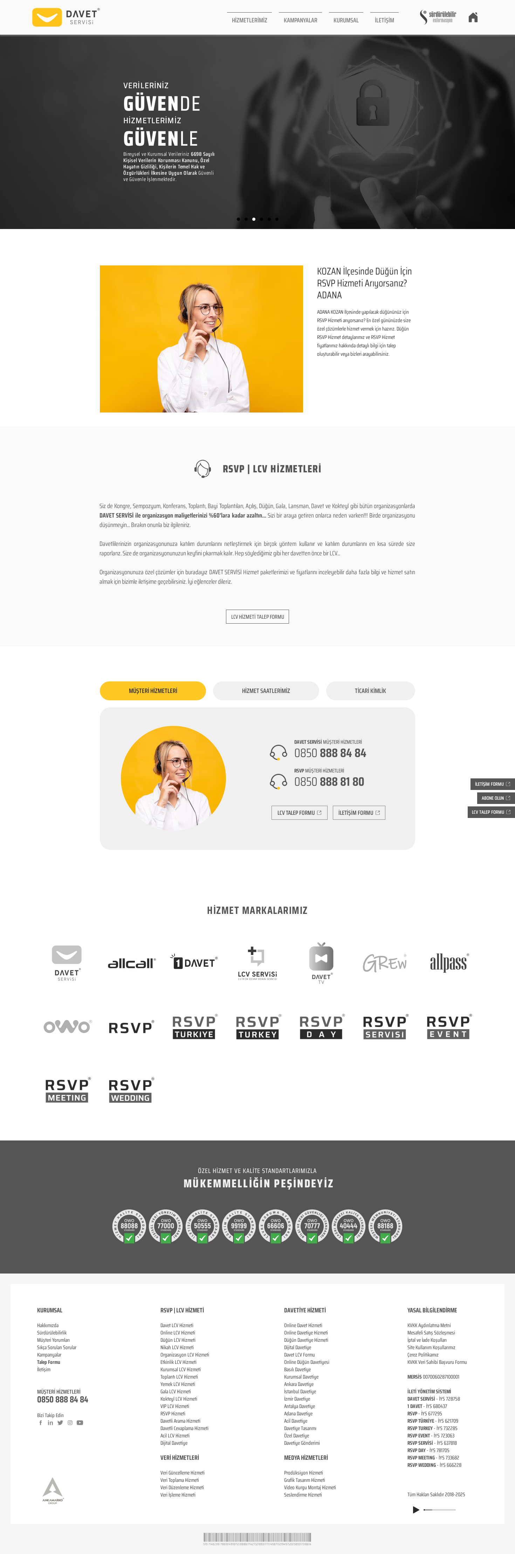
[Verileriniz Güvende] (253, 219)
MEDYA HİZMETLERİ (306, 1458)
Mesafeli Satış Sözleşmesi (431, 1332)
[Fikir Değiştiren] (269, 219)
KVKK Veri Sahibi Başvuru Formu (437, 1362)
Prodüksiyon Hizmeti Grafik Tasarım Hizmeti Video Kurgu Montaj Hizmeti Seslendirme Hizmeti (310, 1484)
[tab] (153, 690)
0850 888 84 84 (62, 1399)
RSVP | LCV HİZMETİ (182, 1310)
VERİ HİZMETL (176, 1458)
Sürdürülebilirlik (52, 1332)
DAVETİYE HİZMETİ (305, 1310)
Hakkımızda (48, 1325)
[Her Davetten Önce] (238, 219)
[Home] (473, 17)
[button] (249, 17)
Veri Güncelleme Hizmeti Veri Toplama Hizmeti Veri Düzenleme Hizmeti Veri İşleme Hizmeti (182, 1484)
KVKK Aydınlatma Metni (429, 1325)
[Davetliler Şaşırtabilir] (246, 219)
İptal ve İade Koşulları (427, 1340)
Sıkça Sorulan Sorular (56, 1347)
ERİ (195, 1458)
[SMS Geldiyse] (261, 219)
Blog (41, 1377)
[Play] (416, 1509)
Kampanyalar (49, 1355)
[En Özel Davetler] (277, 219)
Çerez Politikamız (423, 1355)
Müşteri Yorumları (53, 1340)
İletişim (43, 1369)
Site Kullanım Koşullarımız (431, 1347)
